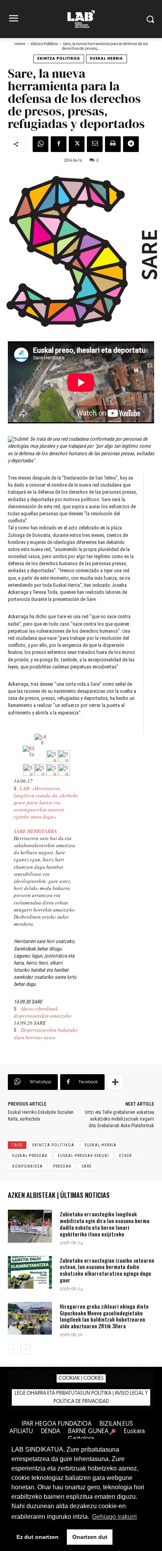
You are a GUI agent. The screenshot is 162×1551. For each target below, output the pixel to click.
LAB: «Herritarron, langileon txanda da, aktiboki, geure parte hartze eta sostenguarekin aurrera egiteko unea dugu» (46, 802)
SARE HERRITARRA (35, 831)
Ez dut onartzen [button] (38, 1537)
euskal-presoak (30, 1156)
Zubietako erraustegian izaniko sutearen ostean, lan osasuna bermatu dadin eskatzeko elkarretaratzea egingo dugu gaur (107, 1270)
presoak (62, 1166)
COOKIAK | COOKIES (81, 1378)
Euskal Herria (106, 59)
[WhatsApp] (40, 144)
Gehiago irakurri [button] (114, 1516)
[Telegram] (131, 144)
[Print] (113, 144)
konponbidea (27, 1166)
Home (20, 44)
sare (87, 1166)
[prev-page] (13, 1349)
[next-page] (25, 1349)
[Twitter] (77, 144)
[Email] (95, 144)
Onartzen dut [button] (89, 1537)
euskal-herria (100, 1145)
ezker (125, 1156)
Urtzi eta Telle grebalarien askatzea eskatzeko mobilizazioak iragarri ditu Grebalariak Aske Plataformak (119, 1119)
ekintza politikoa (53, 1145)
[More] (115, 1082)
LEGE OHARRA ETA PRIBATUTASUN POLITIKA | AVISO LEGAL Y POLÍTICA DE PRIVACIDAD (81, 1397)
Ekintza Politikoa (44, 44)
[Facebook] (58, 144)
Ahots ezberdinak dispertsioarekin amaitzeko (43, 1012)
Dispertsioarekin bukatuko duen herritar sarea (46, 1033)
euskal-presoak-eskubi (83, 1156)
